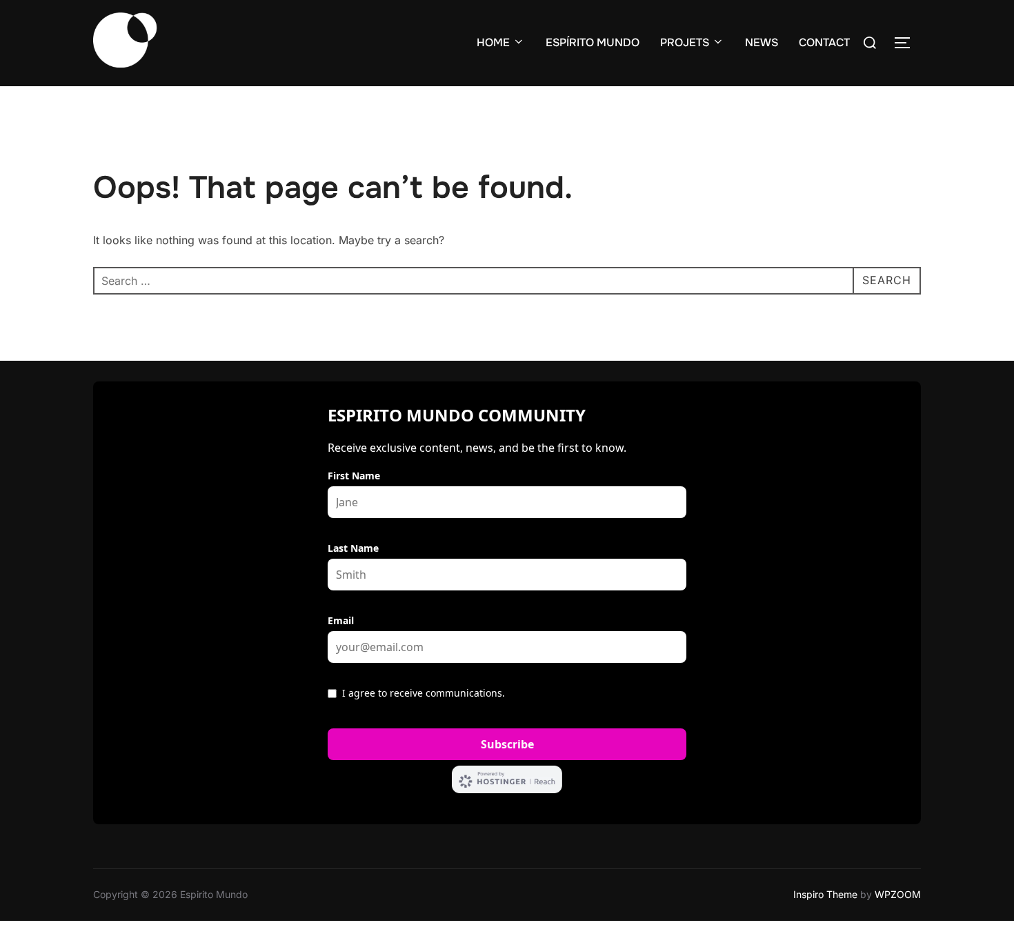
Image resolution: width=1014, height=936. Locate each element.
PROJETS (684, 42)
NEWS (761, 42)
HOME (493, 42)
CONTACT (824, 42)
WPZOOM (898, 894)
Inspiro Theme (825, 894)
